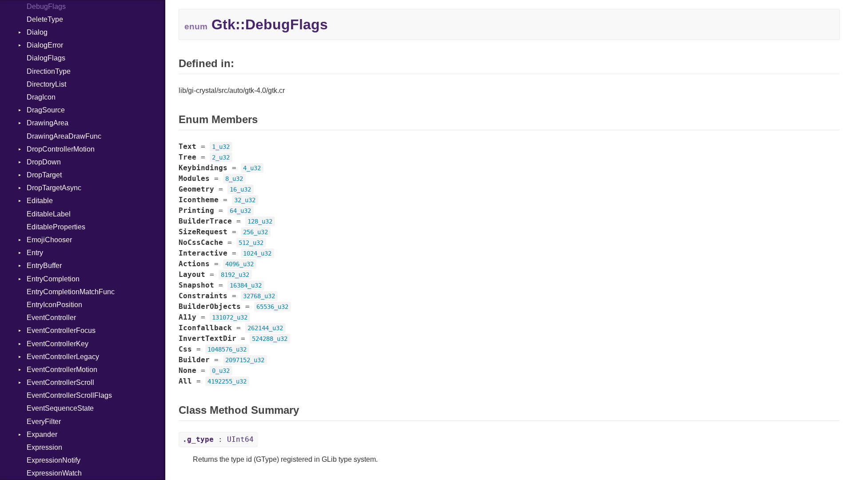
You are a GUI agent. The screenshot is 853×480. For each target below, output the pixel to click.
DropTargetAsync (54, 188)
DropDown (44, 162)
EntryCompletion (53, 279)
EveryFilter (44, 421)
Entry (35, 252)
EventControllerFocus (61, 330)
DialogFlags (46, 58)
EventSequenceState (60, 408)
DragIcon (41, 97)
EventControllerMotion (62, 369)
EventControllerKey (57, 344)
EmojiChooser (49, 240)
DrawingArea (47, 123)
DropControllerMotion (61, 149)
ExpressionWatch (54, 473)
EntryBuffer (44, 265)
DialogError (45, 45)
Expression (44, 447)
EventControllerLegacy (63, 356)
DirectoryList (46, 84)
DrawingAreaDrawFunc (64, 136)
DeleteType (45, 19)
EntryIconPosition (54, 304)
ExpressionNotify (53, 460)
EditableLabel (49, 214)
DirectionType (49, 71)
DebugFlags (46, 6)
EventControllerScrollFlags (69, 395)
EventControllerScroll (60, 382)
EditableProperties (56, 227)
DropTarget (44, 175)
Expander (42, 434)
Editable (40, 200)
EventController (51, 317)
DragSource (46, 110)
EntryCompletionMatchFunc (71, 292)
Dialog (37, 32)
